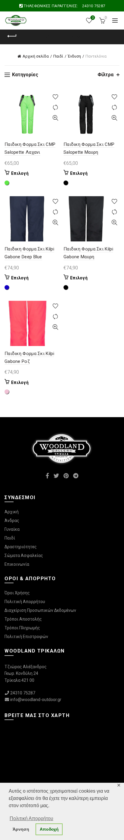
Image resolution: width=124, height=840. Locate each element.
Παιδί (58, 56)
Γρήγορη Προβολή (55, 118)
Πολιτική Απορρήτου (25, 601)
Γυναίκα (12, 529)
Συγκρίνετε (55, 107)
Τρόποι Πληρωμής (22, 627)
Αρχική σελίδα (36, 56)
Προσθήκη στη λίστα (55, 97)
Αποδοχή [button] (49, 829)
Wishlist (93, 17)
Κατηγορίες (58, 36)
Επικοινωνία (17, 564)
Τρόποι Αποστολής (23, 619)
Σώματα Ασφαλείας (24, 555)
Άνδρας (12, 520)
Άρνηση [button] (21, 829)
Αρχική (12, 511)
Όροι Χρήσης (17, 592)
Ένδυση (74, 56)
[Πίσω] (12, 36)
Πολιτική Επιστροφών (26, 636)
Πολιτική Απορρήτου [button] (31, 818)
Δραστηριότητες (21, 546)
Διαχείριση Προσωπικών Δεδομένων (40, 610)
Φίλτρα (105, 74)
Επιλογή (20, 173)
